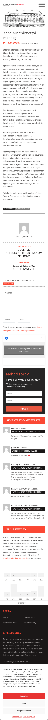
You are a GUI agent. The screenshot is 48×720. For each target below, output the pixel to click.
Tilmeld (24, 409)
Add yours (8, 284)
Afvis (24, 703)
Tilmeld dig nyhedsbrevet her (16, 661)
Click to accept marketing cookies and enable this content (24, 350)
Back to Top (22, 603)
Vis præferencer (24, 710)
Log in (5, 617)
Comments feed (10, 622)
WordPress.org (30, 622)
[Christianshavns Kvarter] (13, 5)
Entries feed (29, 617)
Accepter (24, 696)
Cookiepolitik (17, 717)
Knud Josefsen (11, 43)
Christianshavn (22, 209)
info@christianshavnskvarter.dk (15, 558)
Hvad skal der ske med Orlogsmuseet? (28, 468)
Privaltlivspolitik (29, 717)
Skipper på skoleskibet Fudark (24, 451)
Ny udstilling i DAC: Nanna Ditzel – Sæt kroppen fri (28, 432)
